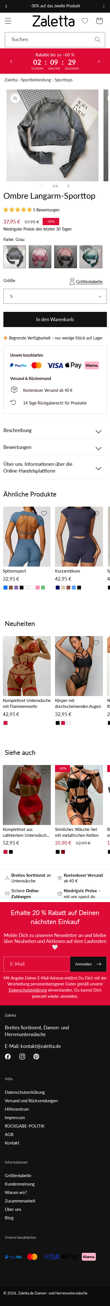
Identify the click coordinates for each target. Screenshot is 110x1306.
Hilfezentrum (17, 1109)
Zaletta (11, 79)
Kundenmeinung (20, 1183)
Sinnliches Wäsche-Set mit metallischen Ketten (76, 832)
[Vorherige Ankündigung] (6, 6)
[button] (8, 21)
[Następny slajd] (99, 61)
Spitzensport (14, 570)
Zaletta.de (26, 1293)
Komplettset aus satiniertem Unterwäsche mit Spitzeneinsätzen (26, 832)
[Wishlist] (85, 21)
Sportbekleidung (36, 79)
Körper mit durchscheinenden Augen (78, 703)
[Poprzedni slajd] (11, 61)
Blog (9, 1217)
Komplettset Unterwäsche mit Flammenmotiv (27, 703)
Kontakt (12, 1142)
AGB (9, 1134)
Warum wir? (16, 1192)
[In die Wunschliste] (44, 513)
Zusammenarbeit (20, 1200)
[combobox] (55, 39)
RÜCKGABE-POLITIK (25, 1125)
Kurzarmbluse (67, 570)
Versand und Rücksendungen (31, 1100)
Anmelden (83, 964)
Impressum (15, 1117)
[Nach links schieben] (42, 186)
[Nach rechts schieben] (68, 186)
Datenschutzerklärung (28, 990)
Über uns (13, 1209)
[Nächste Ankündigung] (104, 6)
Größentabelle (89, 281)
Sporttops (64, 79)
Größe (9, 280)
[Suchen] (98, 39)
